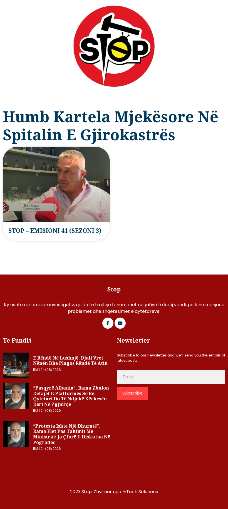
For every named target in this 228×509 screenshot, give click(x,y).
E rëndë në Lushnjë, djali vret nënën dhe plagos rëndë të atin (70, 360)
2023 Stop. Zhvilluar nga (96, 491)
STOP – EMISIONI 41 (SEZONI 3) (54, 230)
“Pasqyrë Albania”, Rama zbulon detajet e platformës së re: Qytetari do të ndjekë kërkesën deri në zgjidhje (71, 396)
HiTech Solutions (140, 491)
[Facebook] (107, 323)
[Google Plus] (120, 323)
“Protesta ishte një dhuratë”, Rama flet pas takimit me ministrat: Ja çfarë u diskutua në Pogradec (71, 434)
